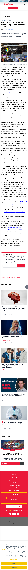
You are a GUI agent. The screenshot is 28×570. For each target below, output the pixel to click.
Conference (18, 277)
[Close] (26, 542)
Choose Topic (12, 8)
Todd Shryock (6, 369)
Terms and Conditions (14, 484)
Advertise (14, 476)
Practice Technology (6, 277)
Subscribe (20, 266)
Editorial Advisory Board (14, 480)
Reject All (14, 563)
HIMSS (24, 277)
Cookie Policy (24, 556)
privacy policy (5, 270)
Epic (10, 93)
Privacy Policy (14, 487)
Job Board (14, 482)
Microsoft (3, 93)
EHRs (13, 277)
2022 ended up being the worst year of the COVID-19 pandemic (14, 204)
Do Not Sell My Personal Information (14, 489)
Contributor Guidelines (14, 485)
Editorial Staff (14, 479)
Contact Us (14, 477)
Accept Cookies (14, 567)
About (14, 474)
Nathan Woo (6, 397)
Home (2, 16)
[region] (14, 555)
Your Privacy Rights (14, 490)
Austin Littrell (6, 312)
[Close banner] (26, 2)
